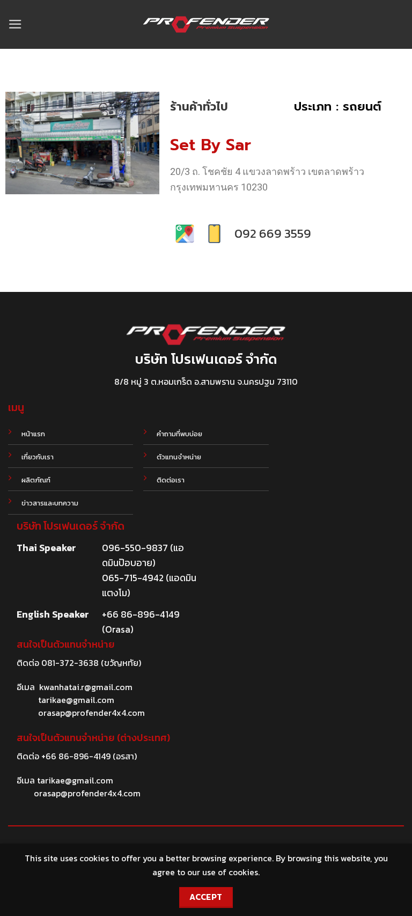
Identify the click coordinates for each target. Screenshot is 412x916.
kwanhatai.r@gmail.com (86, 686)
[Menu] (15, 24)
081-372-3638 (70, 662)
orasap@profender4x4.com (91, 712)
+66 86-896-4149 (76, 756)
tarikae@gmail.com (76, 699)
